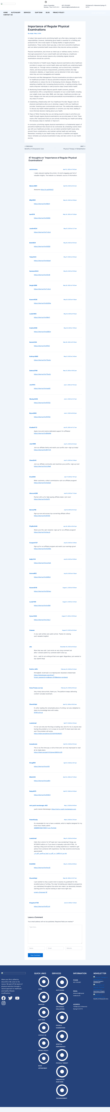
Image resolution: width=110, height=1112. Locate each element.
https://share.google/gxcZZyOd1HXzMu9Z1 (48, 733)
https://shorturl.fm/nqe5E (42, 388)
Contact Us (8, 15)
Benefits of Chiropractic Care (101, 998)
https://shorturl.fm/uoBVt (42, 781)
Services (27, 12)
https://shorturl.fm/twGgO (42, 483)
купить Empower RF (40, 892)
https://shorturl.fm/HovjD (42, 867)
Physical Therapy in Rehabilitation (98, 982)
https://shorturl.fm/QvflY (42, 499)
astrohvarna (33, 169)
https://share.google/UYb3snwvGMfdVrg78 (48, 752)
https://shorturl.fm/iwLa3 (42, 532)
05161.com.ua (38, 712)
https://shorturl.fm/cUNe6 (42, 466)
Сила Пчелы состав (36, 688)
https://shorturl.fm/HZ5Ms (42, 549)
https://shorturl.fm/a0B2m (42, 332)
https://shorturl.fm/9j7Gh (42, 516)
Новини (32, 630)
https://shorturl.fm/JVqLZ (42, 620)
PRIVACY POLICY (58, 12)
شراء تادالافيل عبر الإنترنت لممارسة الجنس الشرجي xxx (50, 853)
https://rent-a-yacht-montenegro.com (63, 809)
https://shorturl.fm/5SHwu (42, 591)
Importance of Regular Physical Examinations (99, 992)
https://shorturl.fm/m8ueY (42, 260)
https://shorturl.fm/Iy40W (42, 605)
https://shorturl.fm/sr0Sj (42, 766)
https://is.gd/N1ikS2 (47, 189)
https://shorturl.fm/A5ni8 (42, 275)
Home (5, 12)
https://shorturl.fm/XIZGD (42, 218)
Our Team (38, 12)
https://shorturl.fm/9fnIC (42, 346)
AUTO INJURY (15, 12)
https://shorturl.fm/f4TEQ (42, 403)
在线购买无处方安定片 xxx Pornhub (45, 828)
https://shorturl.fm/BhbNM (42, 433)
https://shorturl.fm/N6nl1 (42, 204)
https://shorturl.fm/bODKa (42, 303)
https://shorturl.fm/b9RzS (42, 577)
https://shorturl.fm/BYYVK (42, 450)
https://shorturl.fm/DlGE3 (42, 795)
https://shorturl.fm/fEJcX (42, 906)
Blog (48, 12)
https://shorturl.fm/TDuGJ (42, 360)
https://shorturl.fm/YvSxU (42, 232)
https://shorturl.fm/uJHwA (42, 563)
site (30, 647)
